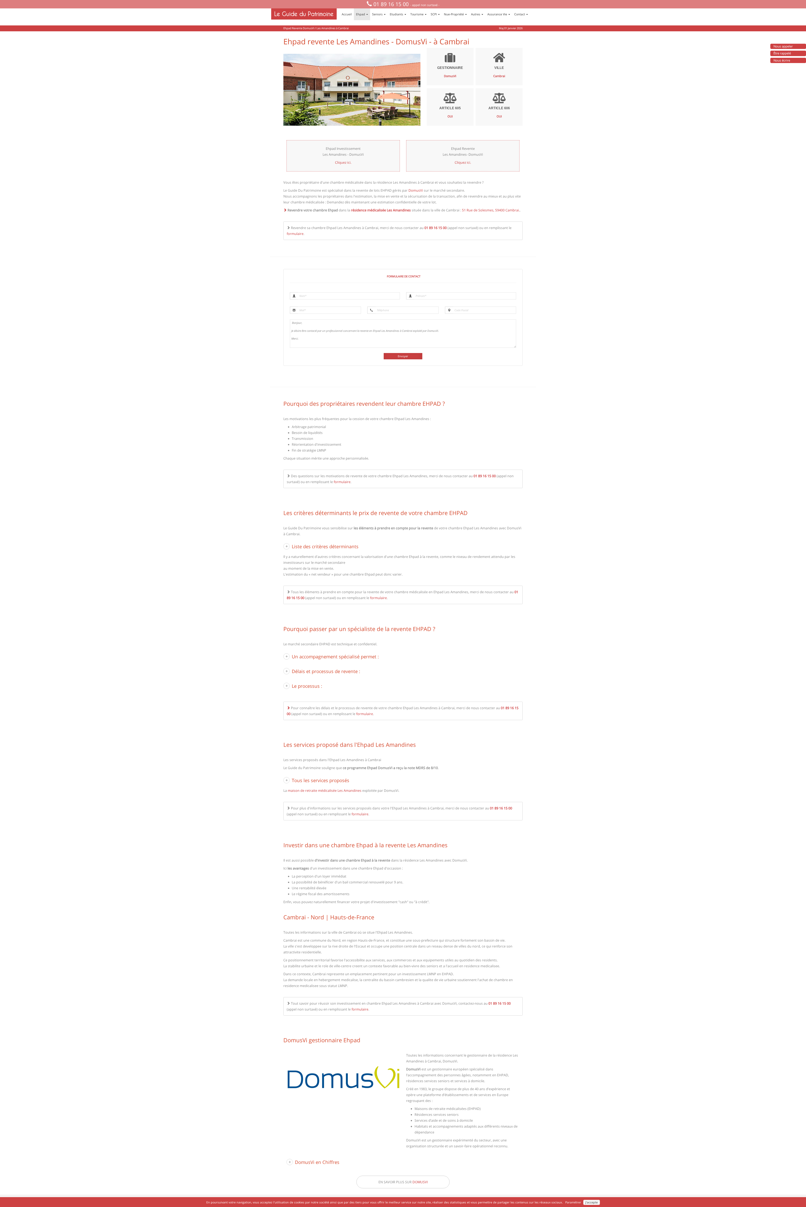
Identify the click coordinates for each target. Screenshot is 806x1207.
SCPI (434, 14)
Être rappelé (782, 53)
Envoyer (403, 356)
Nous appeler (783, 46)
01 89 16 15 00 (391, 4)
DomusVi (415, 190)
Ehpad (361, 14)
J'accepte (591, 1202)
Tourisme (417, 14)
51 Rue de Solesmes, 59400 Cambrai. (491, 210)
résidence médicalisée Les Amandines (381, 210)
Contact (520, 14)
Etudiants (397, 14)
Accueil (347, 14)
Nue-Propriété (454, 14)
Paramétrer (573, 1202)
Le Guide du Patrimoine (304, 14)
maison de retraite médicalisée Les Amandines (324, 790)
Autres (476, 14)
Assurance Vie (497, 14)
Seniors (377, 14)
